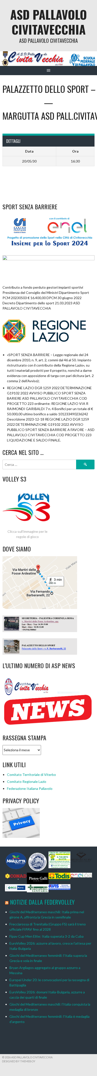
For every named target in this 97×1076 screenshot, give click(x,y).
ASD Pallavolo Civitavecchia (48, 21)
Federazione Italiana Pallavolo (29, 788)
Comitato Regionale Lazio (26, 781)
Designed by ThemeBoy (18, 1061)
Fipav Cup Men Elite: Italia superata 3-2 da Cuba (46, 936)
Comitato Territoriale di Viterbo (31, 774)
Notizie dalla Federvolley (42, 901)
